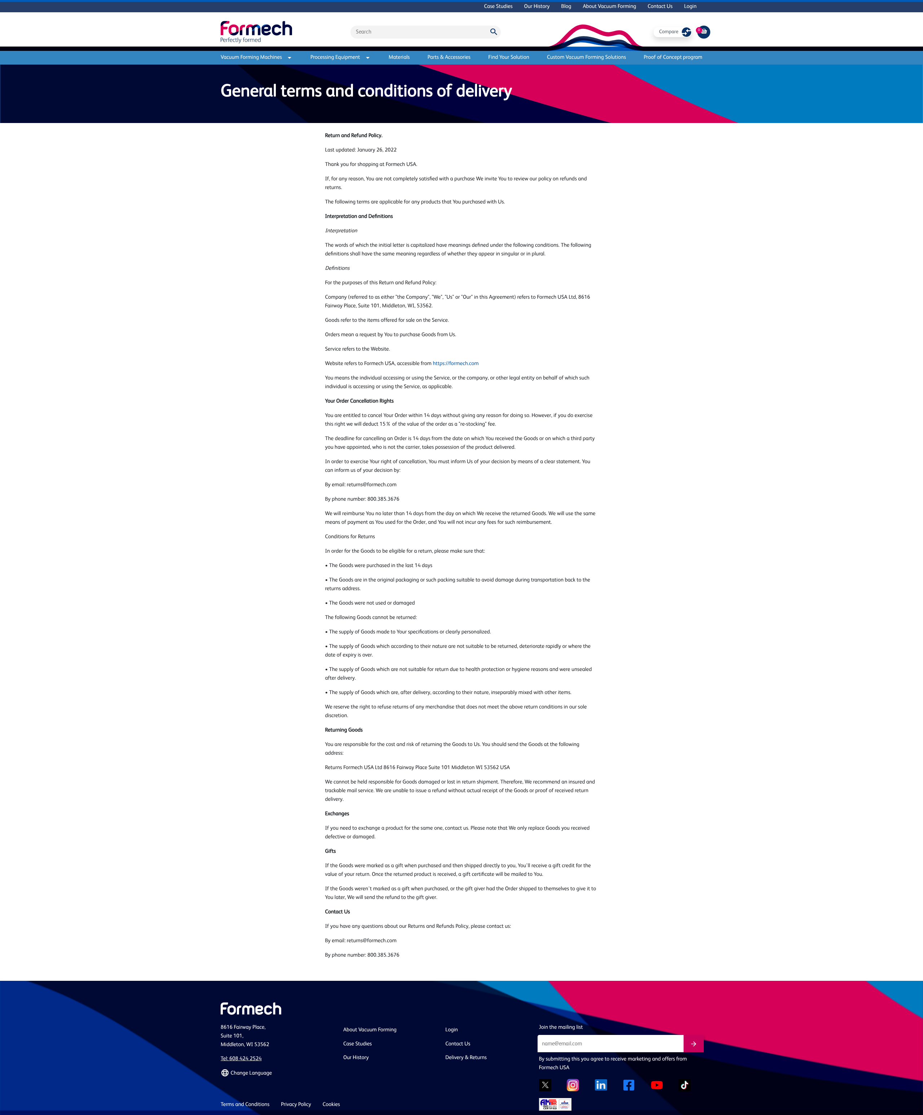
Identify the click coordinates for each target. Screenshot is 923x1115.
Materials (399, 57)
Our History (537, 6)
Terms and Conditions (245, 1104)
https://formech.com (455, 363)
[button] (278, 1073)
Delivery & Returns (466, 1058)
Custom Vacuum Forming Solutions (586, 57)
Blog (566, 6)
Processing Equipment (335, 57)
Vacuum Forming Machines (251, 57)
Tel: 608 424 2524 (241, 1059)
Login (690, 6)
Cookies (331, 1104)
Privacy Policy (296, 1104)
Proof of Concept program (673, 57)
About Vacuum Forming (609, 6)
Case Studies (498, 6)
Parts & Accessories (449, 57)
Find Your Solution (508, 57)
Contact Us (660, 6)
